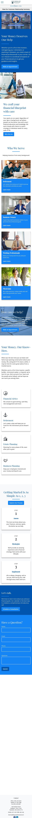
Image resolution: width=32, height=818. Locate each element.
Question (4, 655)
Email (3, 636)
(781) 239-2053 (17, 801)
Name (3, 626)
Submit (5, 669)
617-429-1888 (18, 802)
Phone (3, 646)
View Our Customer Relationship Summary (16, 9)
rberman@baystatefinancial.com (16, 815)
